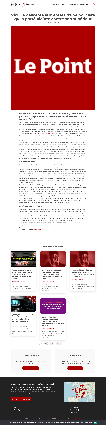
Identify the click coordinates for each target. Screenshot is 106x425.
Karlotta (65, 419)
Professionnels (84, 4)
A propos (14, 407)
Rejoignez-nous (32, 368)
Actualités (54, 4)
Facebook (73, 410)
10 (57, 344)
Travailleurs (64, 4)
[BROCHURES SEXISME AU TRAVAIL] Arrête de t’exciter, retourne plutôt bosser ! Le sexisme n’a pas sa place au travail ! (22, 274)
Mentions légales (17, 410)
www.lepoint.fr (37, 229)
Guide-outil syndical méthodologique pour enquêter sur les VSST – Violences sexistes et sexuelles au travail (53, 321)
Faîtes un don (76, 368)
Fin (68, 344)
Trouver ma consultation (21, 399)
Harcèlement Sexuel (53, 22)
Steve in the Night (75, 419)
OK (95, 422)
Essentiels (73, 4)
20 (60, 344)
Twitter (72, 412)
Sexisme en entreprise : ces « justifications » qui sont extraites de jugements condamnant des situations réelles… (52, 274)
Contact (73, 407)
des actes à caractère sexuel (46, 133)
